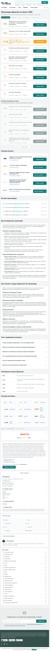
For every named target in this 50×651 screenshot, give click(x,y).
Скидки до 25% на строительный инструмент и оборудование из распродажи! (18, 23)
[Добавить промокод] (44, 7)
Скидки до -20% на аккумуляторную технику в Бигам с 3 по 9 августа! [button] (20, 157)
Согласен (34, 649)
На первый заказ (26, 17)
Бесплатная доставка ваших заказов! (19, 48)
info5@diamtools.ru (7, 481)
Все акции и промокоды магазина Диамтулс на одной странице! (18, 57)
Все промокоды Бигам (13, 160)
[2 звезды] (23, 437)
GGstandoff (17, 5)
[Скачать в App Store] (4, 640)
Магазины (4, 7)
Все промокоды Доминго (14, 184)
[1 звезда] (22, 437)
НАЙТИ (44, 2)
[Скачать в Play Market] (11, 640)
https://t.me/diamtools (8, 486)
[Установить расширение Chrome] (19, 640)
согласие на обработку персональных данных (14, 625)
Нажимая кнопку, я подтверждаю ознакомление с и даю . (24, 625)
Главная (2, 428)
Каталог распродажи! (14, 74)
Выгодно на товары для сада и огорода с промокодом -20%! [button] (19, 173)
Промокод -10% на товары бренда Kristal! (20, 106)
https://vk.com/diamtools (9, 484)
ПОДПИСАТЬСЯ (41, 621)
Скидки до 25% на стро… (19, 203)
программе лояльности (20, 41)
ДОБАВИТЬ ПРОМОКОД (9, 467)
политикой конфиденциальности (34, 624)
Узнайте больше (23, 464)
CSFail (46, 5)
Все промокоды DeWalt (13, 167)
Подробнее (25, 26)
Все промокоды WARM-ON (14, 191)
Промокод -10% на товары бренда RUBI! (20, 31)
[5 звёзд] (27, 437)
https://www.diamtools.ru (9, 483)
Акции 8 (20, 17)
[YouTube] (7, 644)
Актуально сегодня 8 (6, 17)
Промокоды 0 (14, 17)
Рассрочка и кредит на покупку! (17, 83)
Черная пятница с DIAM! (15, 114)
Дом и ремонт (12, 313)
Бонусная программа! (15, 92)
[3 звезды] (24, 437)
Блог (20, 7)
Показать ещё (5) (24, 146)
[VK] (2, 644)
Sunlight (23, 5)
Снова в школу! (34, 7)
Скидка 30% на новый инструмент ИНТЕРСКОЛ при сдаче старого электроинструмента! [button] (17, 181)
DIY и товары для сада (10, 428)
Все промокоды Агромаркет (15, 175)
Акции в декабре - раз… (17, 214)
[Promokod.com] (6, 3)
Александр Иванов (10, 541)
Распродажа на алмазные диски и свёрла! (20, 122)
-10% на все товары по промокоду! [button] (18, 165)
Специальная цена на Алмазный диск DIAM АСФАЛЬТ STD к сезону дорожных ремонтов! (19, 139)
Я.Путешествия (40, 5)
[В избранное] (2, 21)
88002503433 (6, 480)
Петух (34, 5)
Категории (13, 7)
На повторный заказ (35, 17)
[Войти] (47, 7)
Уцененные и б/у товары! (16, 65)
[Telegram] (4, 644)
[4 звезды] (25, 437)
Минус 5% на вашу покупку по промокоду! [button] (19, 189)
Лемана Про (29, 5)
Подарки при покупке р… (17, 211)
